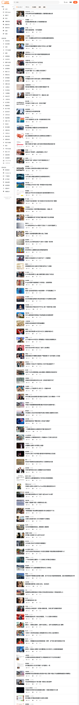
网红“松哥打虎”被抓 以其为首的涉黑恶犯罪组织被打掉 (40, 144)
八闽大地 (7, 99)
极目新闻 (27, 142)
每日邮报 (27, 248)
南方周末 (27, 117)
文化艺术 (7, 59)
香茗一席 (7, 121)
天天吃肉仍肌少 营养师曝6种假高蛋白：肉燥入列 (38, 209)
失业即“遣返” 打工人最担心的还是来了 (35, 70)
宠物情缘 (7, 56)
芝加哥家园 (27, 93)
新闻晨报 (27, 191)
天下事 (26, 28)
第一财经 (27, 199)
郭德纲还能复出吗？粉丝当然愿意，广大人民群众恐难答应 (41, 616)
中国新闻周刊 (28, 85)
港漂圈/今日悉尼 (28, 533)
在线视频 (7, 158)
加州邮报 (27, 125)
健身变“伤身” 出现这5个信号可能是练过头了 (37, 160)
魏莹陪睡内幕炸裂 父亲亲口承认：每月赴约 (37, 584)
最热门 (6, 15)
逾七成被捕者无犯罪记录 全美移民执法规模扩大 (38, 136)
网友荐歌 (7, 118)
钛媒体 (26, 337)
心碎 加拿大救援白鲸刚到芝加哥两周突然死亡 (37, 176)
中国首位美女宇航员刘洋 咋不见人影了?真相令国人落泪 (40, 307)
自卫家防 (7, 102)
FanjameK (27, 11)
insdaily (27, 443)
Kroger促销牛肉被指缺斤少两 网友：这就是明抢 (38, 282)
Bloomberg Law (28, 68)
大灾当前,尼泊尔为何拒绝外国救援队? (35, 543)
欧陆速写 (27, 411)
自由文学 (7, 96)
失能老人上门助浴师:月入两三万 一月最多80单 (38, 388)
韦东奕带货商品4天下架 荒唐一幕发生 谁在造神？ (39, 682)
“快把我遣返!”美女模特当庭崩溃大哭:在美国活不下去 (39, 510)
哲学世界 (7, 81)
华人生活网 (27, 76)
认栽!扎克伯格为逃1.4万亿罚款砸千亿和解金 (37, 519)
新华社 (26, 231)
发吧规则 (7, 185)
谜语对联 (7, 155)
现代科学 (7, 111)
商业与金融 (8, 142)
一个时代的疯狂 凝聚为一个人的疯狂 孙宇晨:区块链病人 (40, 559)
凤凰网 (26, 394)
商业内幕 (27, 101)
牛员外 (26, 606)
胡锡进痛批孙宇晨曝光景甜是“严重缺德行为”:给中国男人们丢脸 (42, 356)
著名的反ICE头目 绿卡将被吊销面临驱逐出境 (37, 54)
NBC (26, 590)
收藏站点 (7, 191)
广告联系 (7, 176)
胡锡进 (26, 354)
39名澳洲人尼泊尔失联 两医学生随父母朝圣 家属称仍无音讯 (41, 413)
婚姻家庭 (7, 105)
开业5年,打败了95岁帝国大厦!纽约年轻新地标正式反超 (40, 453)
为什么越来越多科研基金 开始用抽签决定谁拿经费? (39, 315)
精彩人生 (7, 71)
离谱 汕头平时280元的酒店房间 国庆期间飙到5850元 (39, 193)
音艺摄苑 (7, 77)
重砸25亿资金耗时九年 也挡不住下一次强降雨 (37, 258)
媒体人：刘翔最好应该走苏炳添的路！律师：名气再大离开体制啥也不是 (45, 641)
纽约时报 (27, 492)
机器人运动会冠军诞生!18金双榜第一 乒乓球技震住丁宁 (40, 290)
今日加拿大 (27, 207)
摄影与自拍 (8, 62)
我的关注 (7, 27)
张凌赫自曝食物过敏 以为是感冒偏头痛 (36, 22)
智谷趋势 (27, 565)
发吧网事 (7, 68)
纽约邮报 (27, 166)
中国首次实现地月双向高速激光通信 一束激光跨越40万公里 (41, 690)
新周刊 (26, 264)
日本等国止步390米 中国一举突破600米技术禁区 (38, 185)
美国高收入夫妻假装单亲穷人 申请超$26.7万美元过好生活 (41, 437)
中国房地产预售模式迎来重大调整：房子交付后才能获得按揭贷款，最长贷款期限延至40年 (50, 576)
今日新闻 (34, 7)
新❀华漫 (7, 108)
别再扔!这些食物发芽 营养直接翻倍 (35, 323)
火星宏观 (27, 655)
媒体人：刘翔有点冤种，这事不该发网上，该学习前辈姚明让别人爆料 (44, 625)
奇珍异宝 (7, 41)
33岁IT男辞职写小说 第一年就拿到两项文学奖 (37, 119)
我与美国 (7, 127)
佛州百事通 (27, 508)
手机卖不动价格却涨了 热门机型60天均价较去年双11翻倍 (41, 201)
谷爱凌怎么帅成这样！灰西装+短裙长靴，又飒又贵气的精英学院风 (43, 608)
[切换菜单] (13, 8)
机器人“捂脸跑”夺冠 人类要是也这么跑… (36, 502)
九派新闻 (27, 386)
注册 (75, 2)
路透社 (26, 574)
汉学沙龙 (7, 114)
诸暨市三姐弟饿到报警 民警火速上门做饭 (36, 233)
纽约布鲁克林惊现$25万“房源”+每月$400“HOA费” (39, 494)
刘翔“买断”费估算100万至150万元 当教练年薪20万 (39, 331)
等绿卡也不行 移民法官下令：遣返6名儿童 (37, 95)
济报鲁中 (27, 44)
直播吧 (26, 329)
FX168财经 (27, 36)
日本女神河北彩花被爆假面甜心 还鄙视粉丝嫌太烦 (39, 13)
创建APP (7, 188)
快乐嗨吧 (7, 44)
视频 (6, 30)
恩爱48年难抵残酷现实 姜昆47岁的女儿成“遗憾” (38, 46)
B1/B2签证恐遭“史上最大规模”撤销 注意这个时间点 (39, 274)
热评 (6, 18)
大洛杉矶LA (27, 52)
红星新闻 (27, 378)
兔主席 (26, 525)
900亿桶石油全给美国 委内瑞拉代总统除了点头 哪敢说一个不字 (42, 396)
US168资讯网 (28, 435)
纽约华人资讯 (28, 476)
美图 (6, 34)
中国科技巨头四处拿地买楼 (32, 111)
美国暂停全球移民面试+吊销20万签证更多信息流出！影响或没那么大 (44, 592)
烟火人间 (7, 151)
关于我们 (7, 179)
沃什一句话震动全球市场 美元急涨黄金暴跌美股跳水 (39, 38)
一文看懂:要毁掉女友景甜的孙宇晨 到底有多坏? (38, 429)
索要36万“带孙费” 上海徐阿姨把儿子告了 (36, 152)
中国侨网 (27, 671)
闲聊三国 (7, 84)
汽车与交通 (8, 148)
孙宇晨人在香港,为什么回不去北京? (35, 535)
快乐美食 (7, 65)
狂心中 (26, 598)
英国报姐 (27, 516)
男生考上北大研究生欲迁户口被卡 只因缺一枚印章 (39, 242)
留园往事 (7, 139)
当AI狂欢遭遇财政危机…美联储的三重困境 (37, 527)
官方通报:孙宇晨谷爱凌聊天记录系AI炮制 (36, 698)
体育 (6, 47)
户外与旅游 (8, 50)
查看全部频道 (8, 160)
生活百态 (7, 90)
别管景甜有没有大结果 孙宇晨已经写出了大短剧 (38, 266)
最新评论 (7, 24)
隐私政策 (7, 182)
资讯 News (8, 12)
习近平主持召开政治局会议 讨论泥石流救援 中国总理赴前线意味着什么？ (45, 551)
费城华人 (27, 223)
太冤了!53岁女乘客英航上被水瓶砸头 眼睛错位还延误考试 (41, 372)
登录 (71, 2)
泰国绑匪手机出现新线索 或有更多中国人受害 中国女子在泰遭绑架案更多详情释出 (47, 673)
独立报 (26, 370)
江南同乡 (7, 87)
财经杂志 (27, 362)
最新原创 (7, 21)
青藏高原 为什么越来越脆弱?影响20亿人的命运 (38, 567)
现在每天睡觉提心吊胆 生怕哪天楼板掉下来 (37, 87)
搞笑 (6, 53)
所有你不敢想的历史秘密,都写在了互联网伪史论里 (39, 462)
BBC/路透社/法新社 (29, 549)
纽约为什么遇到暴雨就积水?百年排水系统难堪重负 (39, 478)
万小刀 (26, 427)
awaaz (26, 647)
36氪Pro (27, 557)
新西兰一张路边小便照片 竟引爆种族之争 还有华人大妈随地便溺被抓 (44, 649)
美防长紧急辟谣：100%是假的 (33, 30)
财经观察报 (27, 109)
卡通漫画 (7, 93)
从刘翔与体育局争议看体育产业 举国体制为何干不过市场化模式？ (43, 657)
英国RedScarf (28, 484)
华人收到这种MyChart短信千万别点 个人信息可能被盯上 (41, 225)
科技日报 (27, 182)
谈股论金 (7, 130)
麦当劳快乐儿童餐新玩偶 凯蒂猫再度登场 (36, 250)
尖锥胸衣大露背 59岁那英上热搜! (34, 445)
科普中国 (27, 313)
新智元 (26, 288)
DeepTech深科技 (29, 688)
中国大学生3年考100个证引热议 (34, 62)
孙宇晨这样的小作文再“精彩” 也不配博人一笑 (37, 665)
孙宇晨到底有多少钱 (30, 600)
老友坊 (6, 124)
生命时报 (27, 419)
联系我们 (7, 170)
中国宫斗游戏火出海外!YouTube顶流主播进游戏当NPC (40, 486)
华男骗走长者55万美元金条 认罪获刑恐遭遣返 (37, 79)
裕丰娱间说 (27, 345)
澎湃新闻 (27, 663)
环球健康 (27, 19)
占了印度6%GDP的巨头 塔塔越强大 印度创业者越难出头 (40, 339)
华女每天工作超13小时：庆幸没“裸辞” (35, 103)
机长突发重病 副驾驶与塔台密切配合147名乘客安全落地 (40, 299)
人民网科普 (27, 321)
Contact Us (8, 173)
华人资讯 (27, 133)
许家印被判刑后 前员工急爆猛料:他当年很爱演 (38, 470)
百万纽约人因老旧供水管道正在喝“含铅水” (37, 168)
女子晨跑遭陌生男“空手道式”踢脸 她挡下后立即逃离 (39, 217)
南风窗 (26, 150)
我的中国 (7, 136)
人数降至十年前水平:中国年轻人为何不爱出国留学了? (40, 364)
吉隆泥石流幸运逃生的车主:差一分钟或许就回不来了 (39, 380)
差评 (26, 459)
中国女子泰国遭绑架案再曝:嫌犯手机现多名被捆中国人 (40, 405)
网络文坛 (7, 74)
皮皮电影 (27, 305)
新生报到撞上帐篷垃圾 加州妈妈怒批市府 (36, 127)
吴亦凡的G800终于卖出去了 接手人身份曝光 (37, 347)
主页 (6, 9)
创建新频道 (7, 163)
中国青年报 (27, 60)
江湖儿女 (7, 133)
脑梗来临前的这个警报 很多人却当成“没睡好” (37, 421)
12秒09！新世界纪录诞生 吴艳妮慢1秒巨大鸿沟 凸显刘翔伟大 (42, 633)
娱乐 (6, 145)
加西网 (26, 158)
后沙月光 (27, 541)
